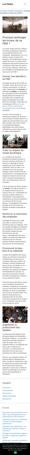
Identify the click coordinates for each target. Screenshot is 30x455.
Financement (6, 393)
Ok (15, 452)
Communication (7, 390)
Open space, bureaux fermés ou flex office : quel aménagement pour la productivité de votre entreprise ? (14, 414)
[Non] (28, 449)
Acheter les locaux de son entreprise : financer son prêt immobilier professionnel (14, 421)
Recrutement (6, 399)
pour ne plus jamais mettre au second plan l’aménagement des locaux (13, 106)
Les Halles (7, 4)
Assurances (6, 387)
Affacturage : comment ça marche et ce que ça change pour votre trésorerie (14, 442)
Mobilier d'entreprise (15, 11)
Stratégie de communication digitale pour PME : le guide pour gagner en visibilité (14, 435)
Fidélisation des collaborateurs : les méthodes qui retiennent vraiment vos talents (14, 428)
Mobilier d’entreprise (9, 396)
